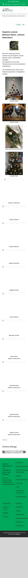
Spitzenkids (19, 522)
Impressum (19, 462)
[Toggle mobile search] (21, 8)
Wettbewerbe (20, 525)
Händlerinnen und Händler (20, 492)
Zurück (18, 24)
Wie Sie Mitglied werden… (14, 1)
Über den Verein (6, 508)
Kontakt (5, 516)
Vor (23, 24)
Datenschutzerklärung (20, 466)
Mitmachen (19, 507)
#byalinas (18, 534)
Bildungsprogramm (20, 518)
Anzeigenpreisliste (20, 479)
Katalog (18, 510)
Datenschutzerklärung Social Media (20, 471)
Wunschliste (7, 503)
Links (17, 487)
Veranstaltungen (20, 496)
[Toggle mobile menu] (25, 8)
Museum (6, 513)
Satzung (18, 476)
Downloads (19, 483)
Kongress (19, 503)
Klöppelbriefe (20, 514)
